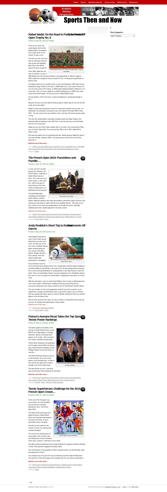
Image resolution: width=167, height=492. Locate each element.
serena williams (55, 217)
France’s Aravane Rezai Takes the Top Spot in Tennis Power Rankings (55, 318)
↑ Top (30, 482)
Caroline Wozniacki (51, 214)
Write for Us (122, 2)
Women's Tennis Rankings (54, 382)
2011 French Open (55, 149)
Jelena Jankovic (59, 378)
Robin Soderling (56, 467)
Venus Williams (66, 217)
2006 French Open (51, 147)
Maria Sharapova (71, 214)
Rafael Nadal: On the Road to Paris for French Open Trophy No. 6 (55, 36)
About (83, 2)
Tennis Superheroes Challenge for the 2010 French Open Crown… (54, 390)
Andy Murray (49, 465)
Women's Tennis (76, 217)
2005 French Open (38, 147)
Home (76, 2)
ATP (54, 465)
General (37, 382)
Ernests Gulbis (61, 465)
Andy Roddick (49, 308)
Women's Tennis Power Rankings (64, 380)
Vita (124, 487)
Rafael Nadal (65, 149)
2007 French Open (63, 147)
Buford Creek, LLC (112, 487)
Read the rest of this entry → (38, 143)
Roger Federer (74, 149)
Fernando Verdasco (72, 465)
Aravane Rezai (49, 378)
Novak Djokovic (38, 467)
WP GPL (135, 487)
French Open (39, 219)
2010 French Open (43, 149)
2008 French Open (75, 147)
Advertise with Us (95, 2)
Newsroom (133, 2)
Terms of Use (110, 2)
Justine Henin (61, 214)
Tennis (37, 151)
